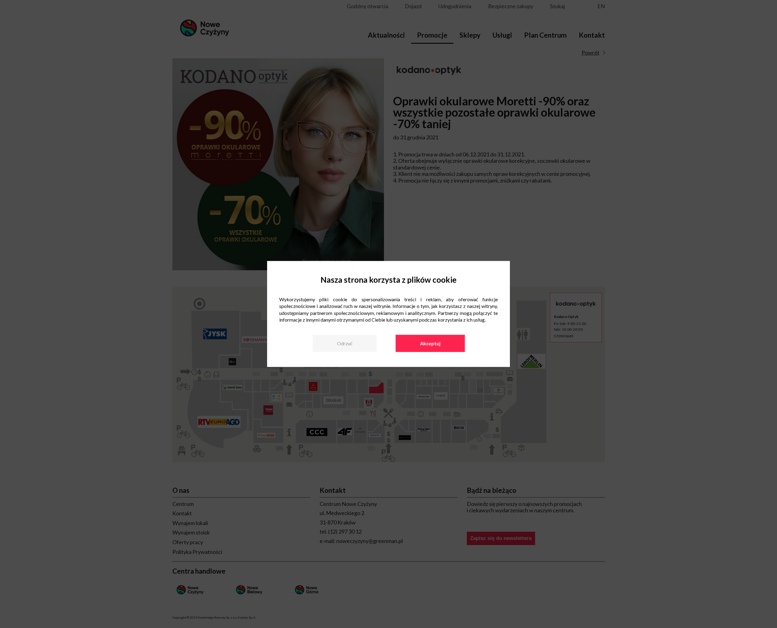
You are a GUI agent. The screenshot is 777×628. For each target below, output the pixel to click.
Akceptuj (430, 343)
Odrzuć (344, 343)
